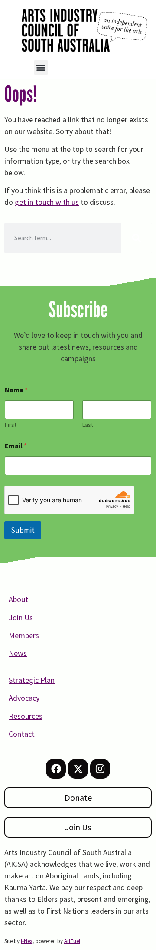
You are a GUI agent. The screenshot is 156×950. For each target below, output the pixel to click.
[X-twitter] (78, 769)
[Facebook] (56, 769)
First (10, 425)
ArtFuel (72, 941)
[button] (41, 67)
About (18, 599)
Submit (23, 530)
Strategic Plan (32, 680)
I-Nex (26, 941)
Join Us (21, 617)
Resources (25, 716)
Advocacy (24, 698)
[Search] (136, 238)
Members (24, 635)
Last (87, 425)
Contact (22, 734)
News (18, 653)
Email (16, 446)
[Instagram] (100, 769)
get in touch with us (47, 202)
